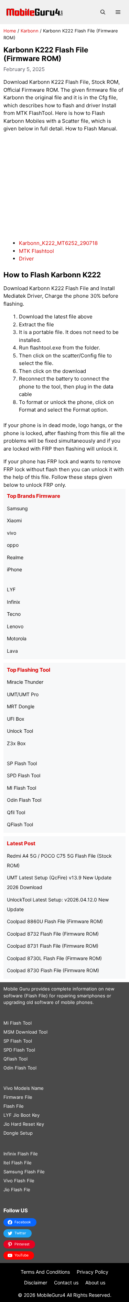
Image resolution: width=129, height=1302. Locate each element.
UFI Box (15, 719)
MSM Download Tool (25, 1032)
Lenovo (15, 626)
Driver (26, 258)
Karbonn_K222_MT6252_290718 (58, 243)
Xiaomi (14, 520)
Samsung (17, 508)
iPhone (14, 569)
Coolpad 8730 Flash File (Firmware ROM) (53, 970)
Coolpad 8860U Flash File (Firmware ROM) (55, 921)
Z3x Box (16, 743)
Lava (12, 651)
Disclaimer (35, 1282)
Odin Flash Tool (24, 800)
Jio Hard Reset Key (23, 1124)
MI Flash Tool (21, 788)
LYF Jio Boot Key (21, 1115)
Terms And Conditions (45, 1272)
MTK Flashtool (36, 251)
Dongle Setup (18, 1133)
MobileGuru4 (51, 1295)
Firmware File (17, 1097)
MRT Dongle (20, 706)
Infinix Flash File (20, 1153)
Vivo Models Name (23, 1088)
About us (95, 1282)
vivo (11, 533)
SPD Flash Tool (23, 775)
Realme (15, 557)
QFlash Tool (20, 824)
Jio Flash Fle (16, 1189)
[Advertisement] (64, 186)
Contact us (66, 1282)
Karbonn (30, 30)
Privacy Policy (92, 1272)
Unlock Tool (20, 731)
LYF (11, 589)
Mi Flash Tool (17, 1023)
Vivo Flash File (18, 1180)
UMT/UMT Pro (23, 694)
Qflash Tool (15, 1059)
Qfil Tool (16, 812)
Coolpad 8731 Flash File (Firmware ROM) (52, 946)
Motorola (16, 638)
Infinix (13, 602)
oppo (13, 545)
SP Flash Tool (22, 763)
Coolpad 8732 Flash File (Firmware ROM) (53, 934)
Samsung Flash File (24, 1171)
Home (9, 30)
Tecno (14, 614)
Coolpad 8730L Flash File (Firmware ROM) (54, 958)
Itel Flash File (17, 1162)
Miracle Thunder (25, 682)
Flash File (13, 1106)
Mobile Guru (16, 989)
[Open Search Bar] (102, 12)
